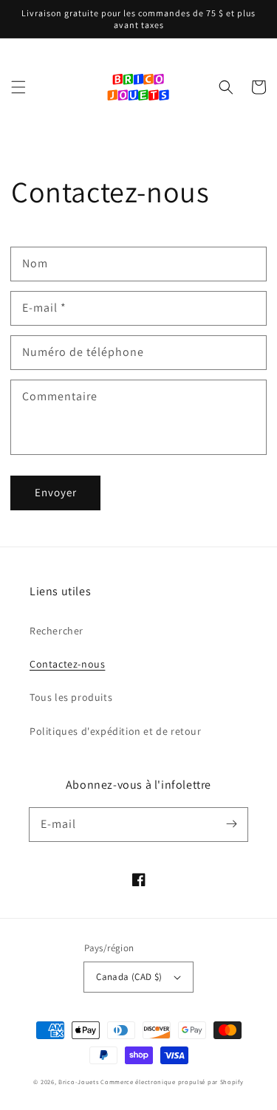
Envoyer (56, 492)
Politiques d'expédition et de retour (116, 731)
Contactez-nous (67, 664)
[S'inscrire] (231, 824)
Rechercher (56, 630)
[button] (18, 87)
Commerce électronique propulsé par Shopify (171, 1082)
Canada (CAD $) (129, 976)
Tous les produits (71, 697)
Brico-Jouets (78, 1082)
